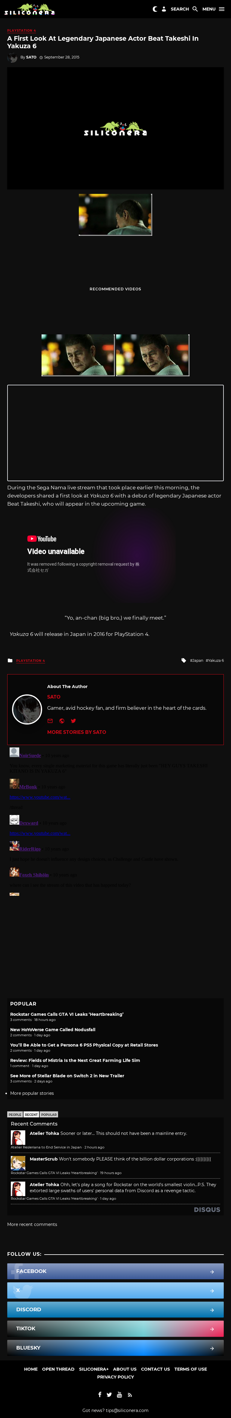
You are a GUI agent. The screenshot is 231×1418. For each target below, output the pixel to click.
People (15, 1115)
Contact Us (155, 1369)
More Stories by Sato (76, 732)
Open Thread (58, 1369)
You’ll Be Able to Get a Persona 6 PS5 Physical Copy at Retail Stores (84, 1045)
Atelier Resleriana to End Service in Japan (46, 1147)
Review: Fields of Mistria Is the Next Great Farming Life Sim (75, 1060)
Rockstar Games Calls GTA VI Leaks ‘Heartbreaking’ (67, 1014)
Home (31, 1369)
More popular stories (32, 1093)
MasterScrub (44, 1159)
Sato (31, 57)
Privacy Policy (115, 1377)
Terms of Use (190, 1369)
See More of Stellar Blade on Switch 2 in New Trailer (67, 1076)
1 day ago (108, 1198)
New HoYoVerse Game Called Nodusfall (52, 1029)
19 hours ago (111, 1173)
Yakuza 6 (216, 660)
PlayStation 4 (21, 31)
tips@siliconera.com (127, 1410)
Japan (197, 660)
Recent (31, 1115)
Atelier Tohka (44, 1133)
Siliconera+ (94, 1369)
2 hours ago (94, 1147)
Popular (49, 1115)
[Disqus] (115, 820)
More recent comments (32, 1224)
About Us (125, 1369)
